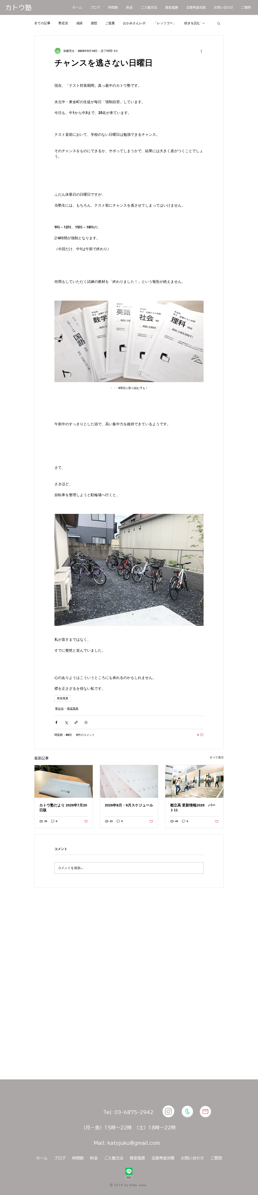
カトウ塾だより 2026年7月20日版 (63, 807)
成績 (79, 23)
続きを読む (192, 23)
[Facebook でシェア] (56, 722)
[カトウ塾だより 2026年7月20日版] (63, 781)
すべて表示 (217, 757)
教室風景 (62, 698)
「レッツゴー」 (165, 23)
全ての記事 (42, 23)
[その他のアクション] (201, 50)
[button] (219, 23)
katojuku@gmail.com (133, 1143)
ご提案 (110, 23)
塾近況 (63, 23)
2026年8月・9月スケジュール (129, 805)
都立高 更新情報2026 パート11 (192, 807)
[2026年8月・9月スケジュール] (129, 781)
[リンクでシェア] (76, 722)
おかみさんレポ (134, 23)
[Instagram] (168, 1111)
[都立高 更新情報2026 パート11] (194, 781)
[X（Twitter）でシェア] (66, 722)
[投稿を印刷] (86, 722)
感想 (94, 23)
